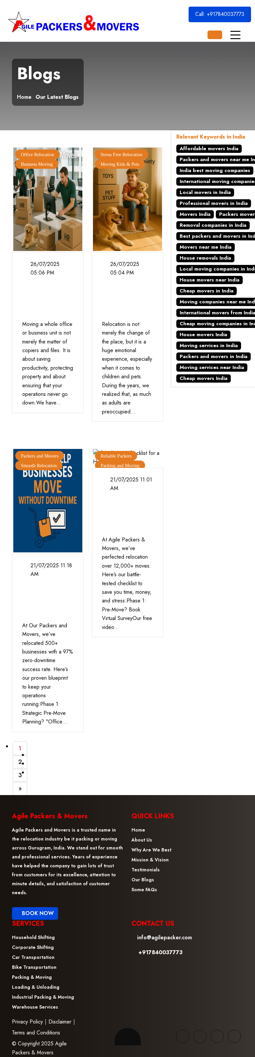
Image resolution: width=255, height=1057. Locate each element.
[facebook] (182, 1036)
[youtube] (217, 1036)
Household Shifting (33, 937)
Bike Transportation (34, 967)
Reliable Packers (116, 456)
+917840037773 (225, 14)
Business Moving (37, 164)
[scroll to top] (128, 1036)
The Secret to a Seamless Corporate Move (44, 297)
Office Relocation (37, 154)
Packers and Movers (39, 456)
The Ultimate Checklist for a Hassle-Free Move (126, 513)
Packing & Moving (32, 977)
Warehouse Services (35, 1007)
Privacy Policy (27, 1022)
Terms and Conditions (36, 1032)
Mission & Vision (150, 859)
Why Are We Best (151, 849)
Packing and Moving (120, 465)
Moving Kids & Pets (120, 164)
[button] (235, 35)
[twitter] (200, 1036)
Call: (219, 14)
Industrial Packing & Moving (43, 997)
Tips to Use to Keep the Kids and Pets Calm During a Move (126, 297)
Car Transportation (33, 957)
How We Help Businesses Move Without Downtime (45, 599)
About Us (141, 840)
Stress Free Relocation (121, 154)
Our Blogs (142, 879)
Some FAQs (144, 889)
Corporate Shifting (33, 947)
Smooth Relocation (39, 465)
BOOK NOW (37, 913)
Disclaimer (59, 1022)
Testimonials (145, 869)
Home (24, 97)
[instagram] (234, 1036)
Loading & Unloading (35, 987)
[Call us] (215, 35)
